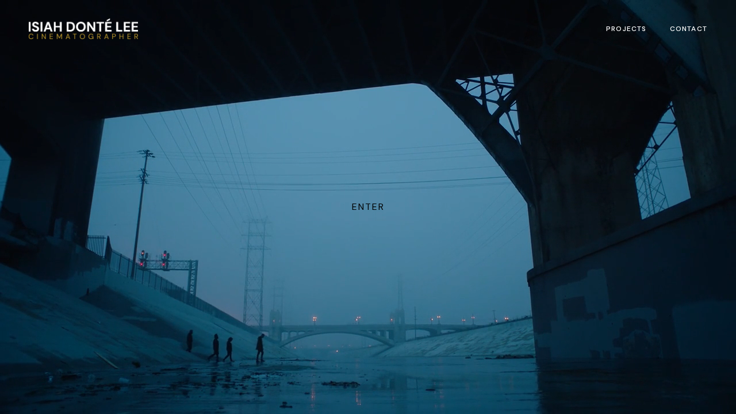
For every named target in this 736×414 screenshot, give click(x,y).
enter (368, 207)
